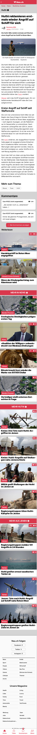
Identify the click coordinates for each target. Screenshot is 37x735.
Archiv (5, 678)
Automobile (6, 703)
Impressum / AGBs (25, 718)
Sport (4, 662)
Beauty (5, 706)
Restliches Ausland (19, 6)
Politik (21, 659)
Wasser (4, 98)
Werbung (5, 712)
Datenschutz (6, 718)
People (5, 666)
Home (3, 6)
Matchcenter (23, 662)
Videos (5, 669)
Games (5, 672)
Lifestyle (5, 675)
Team (21, 712)
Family (5, 696)
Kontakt (22, 715)
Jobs (4, 715)
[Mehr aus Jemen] (18, 520)
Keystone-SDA (11, 27)
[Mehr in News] (18, 292)
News (9, 6)
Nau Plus (22, 669)
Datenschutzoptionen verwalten (10, 721)
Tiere (4, 700)
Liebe (4, 693)
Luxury (22, 693)
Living (21, 690)
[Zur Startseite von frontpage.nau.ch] (18, 2)
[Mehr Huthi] (18, 406)
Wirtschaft (23, 666)
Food (21, 696)
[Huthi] (18, 10)
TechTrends (23, 703)
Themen (22, 675)
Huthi (6, 140)
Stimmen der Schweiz (26, 672)
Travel (21, 700)
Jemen (8, 29)
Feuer (20, 94)
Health (5, 690)
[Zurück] (1, 2)
